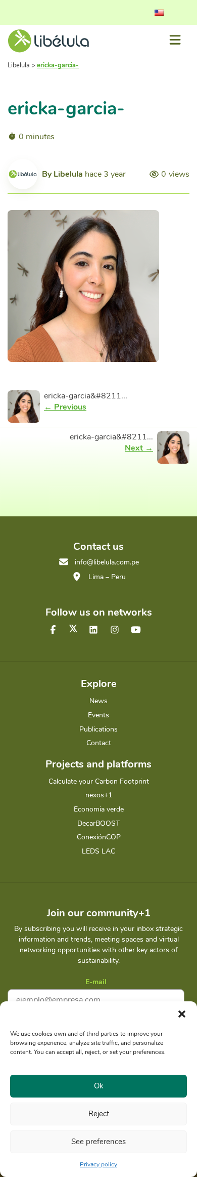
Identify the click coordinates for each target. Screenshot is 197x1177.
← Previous (65, 407)
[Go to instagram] (114, 630)
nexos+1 (98, 795)
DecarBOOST (98, 823)
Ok (99, 1086)
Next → (139, 448)
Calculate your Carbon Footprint (98, 781)
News (98, 701)
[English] (159, 12)
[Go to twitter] (73, 628)
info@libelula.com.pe (107, 562)
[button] (182, 1014)
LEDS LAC (98, 851)
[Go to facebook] (53, 630)
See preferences (98, 1142)
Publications (98, 729)
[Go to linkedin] (93, 630)
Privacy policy (98, 1164)
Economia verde (99, 809)
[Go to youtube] (135, 630)
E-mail (96, 982)
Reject (98, 1114)
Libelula (68, 174)
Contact (98, 743)
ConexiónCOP (99, 837)
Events (98, 715)
